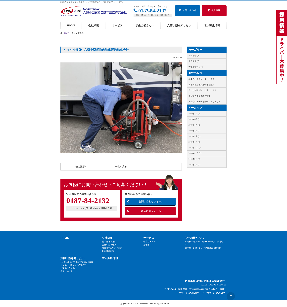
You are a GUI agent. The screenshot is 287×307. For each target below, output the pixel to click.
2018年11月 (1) (195, 153)
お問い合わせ (189, 10)
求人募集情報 (212, 25)
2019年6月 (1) (194, 119)
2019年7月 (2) (194, 113)
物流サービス (149, 241)
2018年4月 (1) (194, 165)
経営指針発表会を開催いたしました (204, 101)
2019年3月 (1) (194, 131)
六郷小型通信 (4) (196, 67)
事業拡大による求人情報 (199, 96)
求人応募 (215, 10)
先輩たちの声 (66, 271)
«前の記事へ (80, 166)
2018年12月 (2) (195, 147)
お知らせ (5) (194, 55)
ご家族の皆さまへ (68, 268)
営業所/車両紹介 (109, 241)
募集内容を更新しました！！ (201, 79)
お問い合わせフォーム (151, 201)
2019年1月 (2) (194, 142)
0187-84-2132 (152, 10)
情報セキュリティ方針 (112, 248)
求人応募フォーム (151, 211)
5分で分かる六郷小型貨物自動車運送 (76, 262)
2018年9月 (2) (194, 159)
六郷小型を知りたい (179, 25)
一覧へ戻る (121, 166)
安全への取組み (109, 245)
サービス (117, 25)
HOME (71, 25)
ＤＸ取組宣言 (108, 251)
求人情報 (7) (194, 61)
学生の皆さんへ (145, 25)
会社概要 (93, 25)
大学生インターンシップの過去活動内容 (203, 248)
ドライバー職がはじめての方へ (74, 265)
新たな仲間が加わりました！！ (202, 90)
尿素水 (146, 245)
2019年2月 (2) (194, 136)
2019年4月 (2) (194, 125)
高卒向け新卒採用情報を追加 (201, 85)
